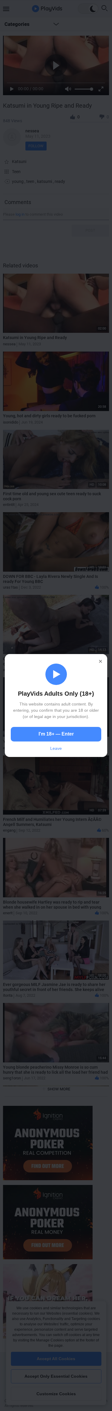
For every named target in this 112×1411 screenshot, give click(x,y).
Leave (56, 748)
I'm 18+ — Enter (56, 733)
